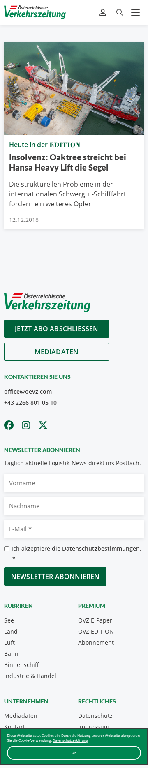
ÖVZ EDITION (96, 631)
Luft (9, 642)
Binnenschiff (21, 665)
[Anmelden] (103, 13)
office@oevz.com (28, 391)
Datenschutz (95, 716)
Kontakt (14, 727)
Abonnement (96, 642)
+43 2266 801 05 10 (30, 402)
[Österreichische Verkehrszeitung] (35, 12)
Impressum (93, 727)
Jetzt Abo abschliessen (57, 328)
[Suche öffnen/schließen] (119, 13)
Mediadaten (57, 351)
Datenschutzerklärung (70, 740)
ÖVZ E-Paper (95, 620)
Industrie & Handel (30, 676)
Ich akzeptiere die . (76, 553)
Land (11, 631)
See (9, 620)
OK (74, 752)
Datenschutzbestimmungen (101, 548)
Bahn (11, 653)
